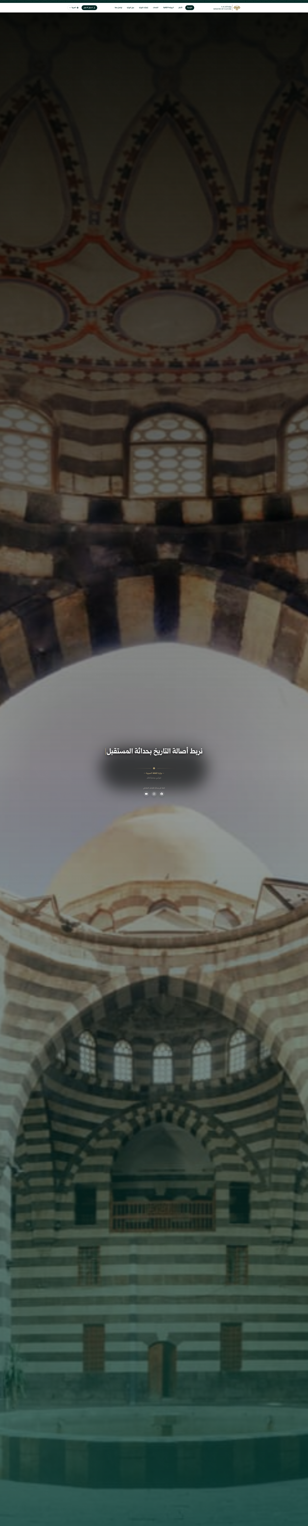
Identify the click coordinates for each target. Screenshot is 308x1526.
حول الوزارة (130, 7)
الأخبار (180, 7)
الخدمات (155, 7)
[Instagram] (154, 793)
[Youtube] (146, 793)
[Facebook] (161, 793)
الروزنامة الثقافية (168, 7)
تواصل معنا (118, 7)
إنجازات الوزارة (143, 7)
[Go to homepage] (225, 8)
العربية (74, 7)
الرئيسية (189, 7)
